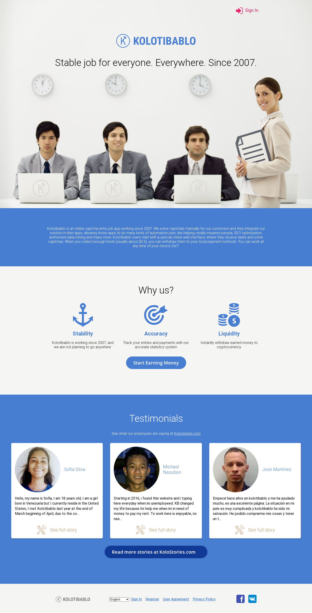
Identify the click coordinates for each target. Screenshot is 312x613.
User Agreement (176, 599)
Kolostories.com (187, 433)
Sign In (136, 599)
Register (152, 599)
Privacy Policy (204, 599)
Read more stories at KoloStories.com (154, 552)
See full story (63, 530)
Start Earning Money (156, 363)
